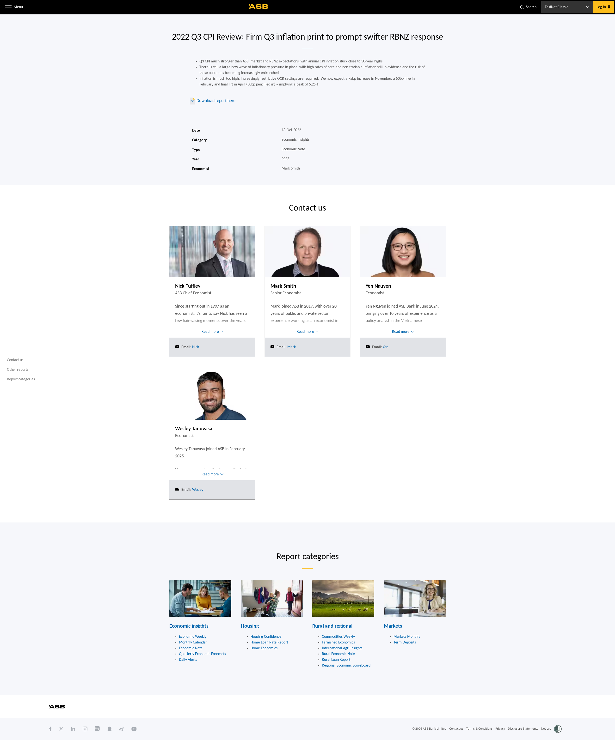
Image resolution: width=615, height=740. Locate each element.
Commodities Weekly (338, 637)
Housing (250, 626)
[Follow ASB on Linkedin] (73, 729)
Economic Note (191, 648)
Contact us (15, 360)
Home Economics (264, 648)
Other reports (17, 370)
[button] (8, 7)
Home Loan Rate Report (269, 642)
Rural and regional (332, 626)
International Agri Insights (342, 648)
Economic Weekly (192, 637)
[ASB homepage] (258, 6)
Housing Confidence (266, 637)
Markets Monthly (407, 637)
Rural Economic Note (338, 654)
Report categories (21, 379)
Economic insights (189, 626)
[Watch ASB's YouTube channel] (134, 729)
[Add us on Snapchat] (109, 729)
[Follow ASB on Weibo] (121, 729)
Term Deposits (405, 642)
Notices (546, 729)
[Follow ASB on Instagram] (85, 729)
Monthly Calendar (193, 642)
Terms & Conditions (479, 729)
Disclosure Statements (523, 729)
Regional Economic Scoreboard (346, 665)
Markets (393, 626)
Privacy (500, 729)
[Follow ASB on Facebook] (50, 729)
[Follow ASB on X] (61, 729)
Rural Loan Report (336, 660)
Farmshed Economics (338, 642)
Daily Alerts (188, 660)
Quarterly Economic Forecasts (202, 654)
